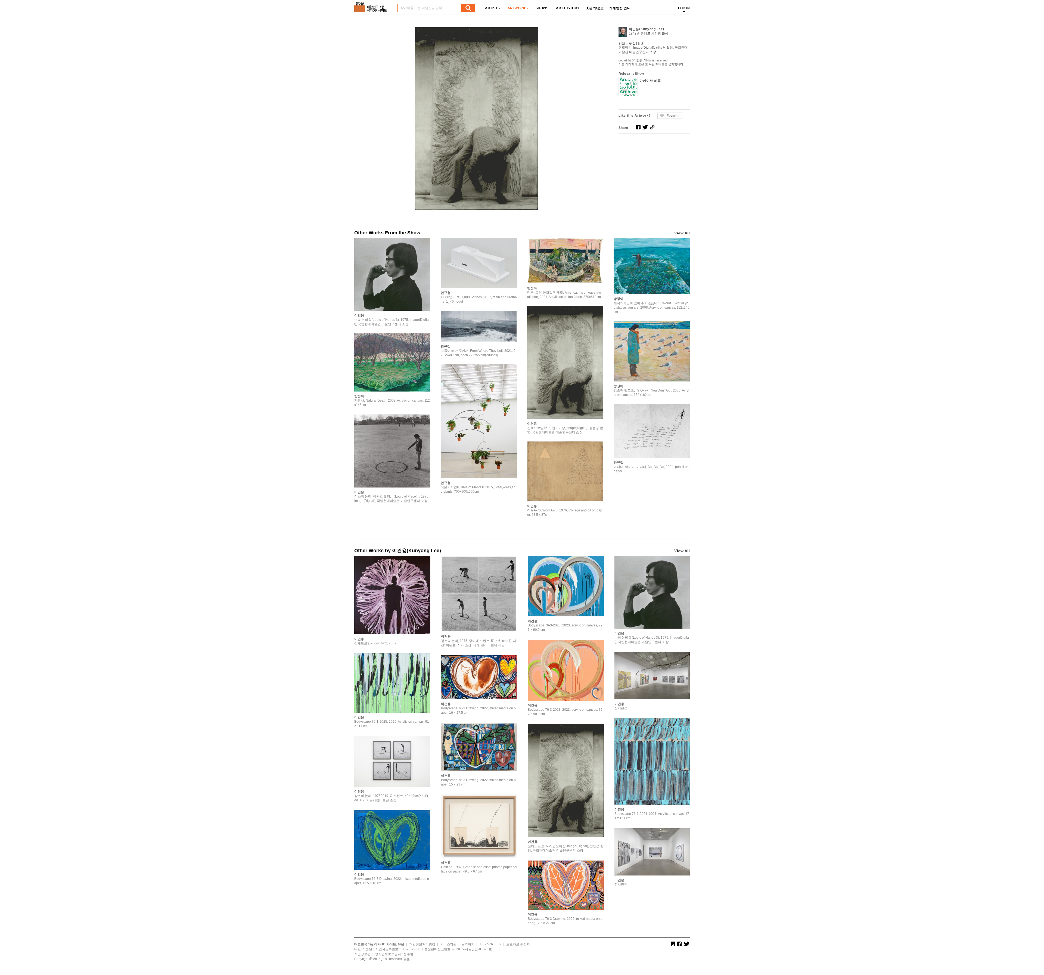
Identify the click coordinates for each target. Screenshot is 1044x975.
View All (682, 233)
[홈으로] (371, 5)
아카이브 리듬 (650, 81)
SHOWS (542, 8)
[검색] (468, 8)
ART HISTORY (568, 8)
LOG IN (684, 8)
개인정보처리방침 (422, 944)
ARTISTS (492, 8)
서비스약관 (448, 944)
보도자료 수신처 (518, 944)
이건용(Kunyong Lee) (646, 29)
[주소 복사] (652, 127)
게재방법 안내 (620, 8)
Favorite (673, 116)
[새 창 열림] (638, 127)
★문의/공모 (595, 8)
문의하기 (467, 944)
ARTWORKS (518, 8)
